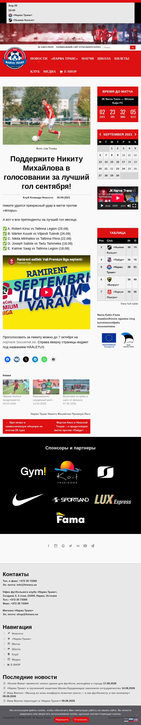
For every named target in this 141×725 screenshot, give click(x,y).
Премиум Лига (81, 413)
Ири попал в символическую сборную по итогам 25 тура (24, 426)
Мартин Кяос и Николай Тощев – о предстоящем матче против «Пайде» (71, 426)
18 (129, 161)
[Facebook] (48, 546)
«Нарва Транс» (64, 58)
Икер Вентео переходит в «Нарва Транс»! (34, 700)
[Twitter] (70, 546)
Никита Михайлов (59, 413)
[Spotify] (63, 546)
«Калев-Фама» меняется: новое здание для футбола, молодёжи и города (54, 683)
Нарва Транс (39, 413)
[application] (117, 198)
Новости (38, 58)
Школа (104, 58)
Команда (35, 197)
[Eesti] (126, 719)
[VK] (78, 546)
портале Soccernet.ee (19, 342)
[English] (135, 719)
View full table (129, 303)
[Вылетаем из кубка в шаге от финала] (76, 386)
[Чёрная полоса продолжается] (16, 386)
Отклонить (80, 719)
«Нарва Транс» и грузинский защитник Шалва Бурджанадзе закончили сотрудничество (64, 688)
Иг (129, 240)
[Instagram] (56, 546)
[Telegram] (92, 546)
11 (129, 155)
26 (135, 168)
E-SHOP (70, 71)
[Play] (102, 206)
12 (135, 155)
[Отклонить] (136, 715)
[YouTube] (85, 546)
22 (111, 168)
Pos (101, 240)
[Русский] (131, 719)
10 (123, 155)
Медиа (49, 71)
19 (135, 161)
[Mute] (129, 206)
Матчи (88, 58)
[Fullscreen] (134, 206)
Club (110, 240)
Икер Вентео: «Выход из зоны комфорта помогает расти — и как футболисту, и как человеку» (68, 692)
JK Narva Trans (46, 47)
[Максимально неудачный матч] (46, 386)
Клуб (35, 71)
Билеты (121, 58)
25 (129, 168)
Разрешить (62, 719)
